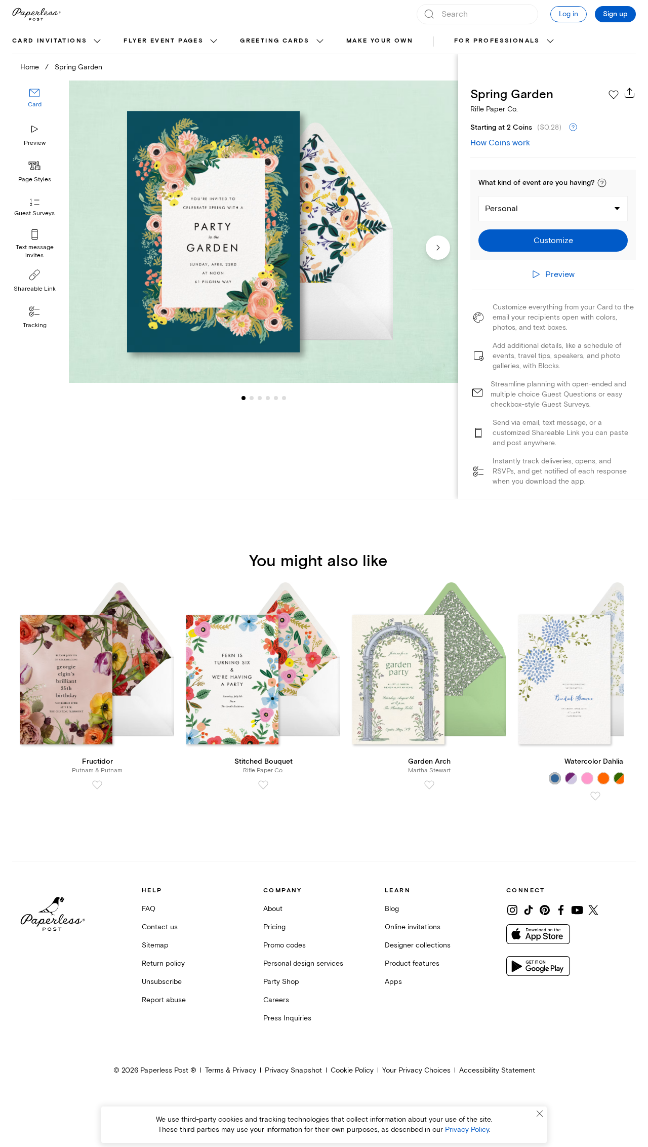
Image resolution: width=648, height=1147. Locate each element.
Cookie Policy (352, 1070)
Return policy (163, 963)
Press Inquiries (287, 1018)
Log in (568, 14)
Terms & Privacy (230, 1070)
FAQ (148, 908)
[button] (602, 183)
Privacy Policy (467, 1129)
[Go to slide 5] (268, 398)
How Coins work (500, 143)
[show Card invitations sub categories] (97, 41)
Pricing (274, 927)
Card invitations (49, 41)
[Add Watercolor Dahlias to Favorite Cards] (595, 796)
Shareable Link (35, 289)
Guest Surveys (34, 214)
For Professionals (497, 41)
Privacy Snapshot (293, 1070)
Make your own (379, 41)
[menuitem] (57, 41)
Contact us (160, 927)
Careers (276, 1000)
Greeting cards (275, 41)
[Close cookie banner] (540, 1114)
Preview (35, 143)
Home (29, 67)
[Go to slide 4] (260, 398)
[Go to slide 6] (276, 398)
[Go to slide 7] (284, 398)
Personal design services (303, 963)
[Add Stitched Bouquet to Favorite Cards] (263, 785)
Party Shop (281, 981)
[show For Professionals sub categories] (550, 41)
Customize (553, 240)
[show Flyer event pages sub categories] (214, 41)
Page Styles (34, 179)
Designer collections (418, 945)
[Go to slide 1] (243, 398)
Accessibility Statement (497, 1070)
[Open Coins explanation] (573, 128)
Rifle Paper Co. (494, 109)
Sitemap (155, 945)
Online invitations (412, 927)
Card (35, 105)
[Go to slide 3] (252, 398)
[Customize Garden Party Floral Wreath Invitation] (263, 232)
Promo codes (284, 945)
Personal (501, 209)
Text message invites (35, 251)
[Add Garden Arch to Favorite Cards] (429, 785)
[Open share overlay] (630, 93)
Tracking (35, 325)
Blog (392, 908)
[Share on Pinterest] (545, 910)
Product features (412, 963)
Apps (393, 981)
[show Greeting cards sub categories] (320, 41)
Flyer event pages (164, 41)
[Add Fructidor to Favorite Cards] (97, 785)
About (272, 908)
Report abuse (164, 1000)
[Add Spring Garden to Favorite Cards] (614, 95)
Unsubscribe (162, 981)
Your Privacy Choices (416, 1070)
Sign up (615, 14)
